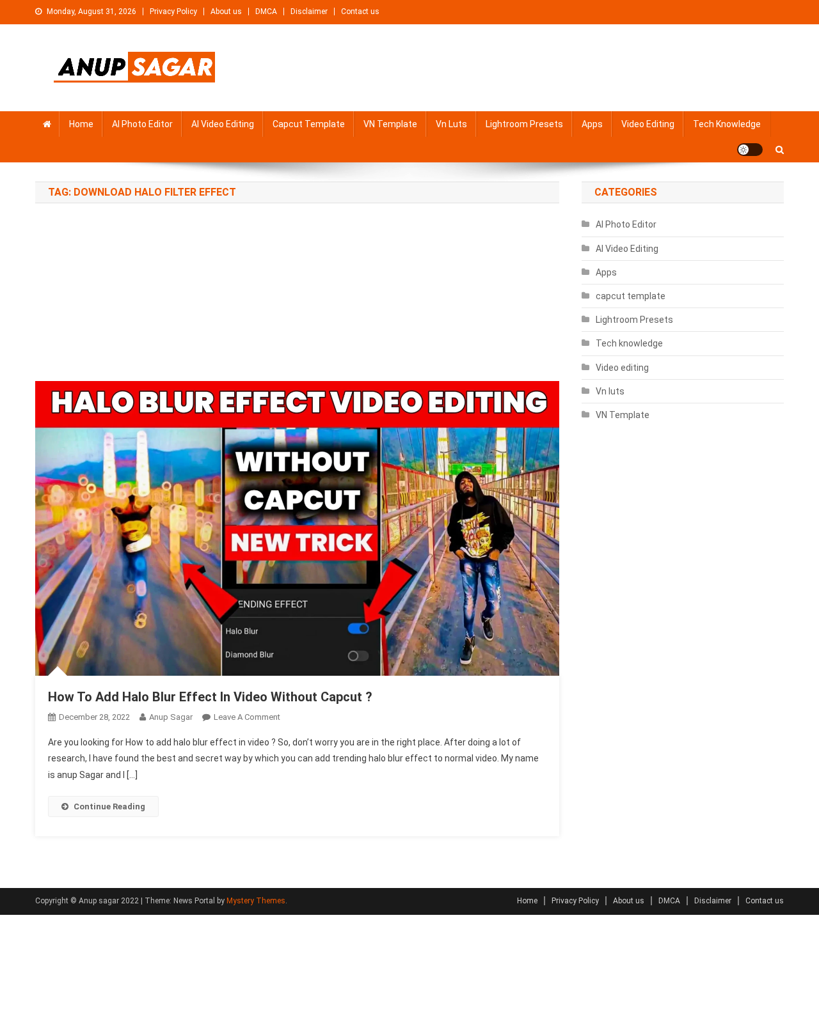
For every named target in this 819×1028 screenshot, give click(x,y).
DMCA (266, 11)
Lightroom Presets (524, 124)
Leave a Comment (247, 717)
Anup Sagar (171, 717)
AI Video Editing (222, 124)
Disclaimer (309, 11)
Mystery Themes (256, 900)
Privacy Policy (173, 11)
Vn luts (451, 124)
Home (81, 124)
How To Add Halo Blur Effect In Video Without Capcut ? (210, 697)
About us (226, 11)
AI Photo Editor (142, 124)
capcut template (309, 124)
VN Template (390, 124)
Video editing (647, 124)
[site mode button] (750, 149)
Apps (592, 124)
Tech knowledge (727, 124)
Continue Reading (109, 806)
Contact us (360, 11)
